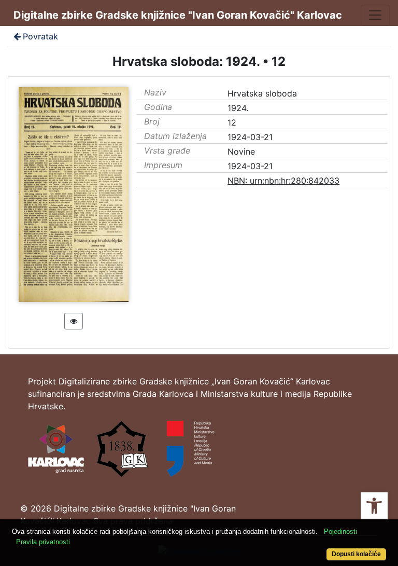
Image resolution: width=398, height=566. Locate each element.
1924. (238, 108)
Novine (241, 151)
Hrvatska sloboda (262, 93)
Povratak (40, 36)
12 (232, 122)
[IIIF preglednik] (73, 321)
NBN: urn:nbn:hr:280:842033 (283, 180)
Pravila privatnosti (43, 542)
